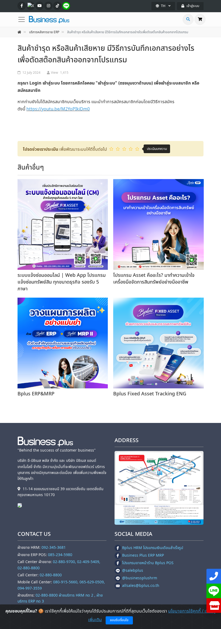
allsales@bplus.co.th (140, 585)
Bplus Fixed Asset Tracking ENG (149, 394)
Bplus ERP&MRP (36, 394)
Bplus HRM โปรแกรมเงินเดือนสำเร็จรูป (152, 548)
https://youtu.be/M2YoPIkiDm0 (58, 109)
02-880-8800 (51, 575)
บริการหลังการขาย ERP (44, 32)
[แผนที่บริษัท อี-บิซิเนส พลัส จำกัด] (159, 488)
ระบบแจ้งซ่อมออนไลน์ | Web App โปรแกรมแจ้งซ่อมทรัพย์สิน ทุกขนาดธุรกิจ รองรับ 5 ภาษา (62, 282)
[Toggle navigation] (23, 19)
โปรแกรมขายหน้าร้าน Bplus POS (148, 563)
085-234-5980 (60, 555)
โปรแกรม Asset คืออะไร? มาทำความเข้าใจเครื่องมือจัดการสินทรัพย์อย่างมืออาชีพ (154, 279)
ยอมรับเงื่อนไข (119, 620)
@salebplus (132, 570)
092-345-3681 (54, 547)
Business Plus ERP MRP (143, 555)
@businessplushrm (139, 578)
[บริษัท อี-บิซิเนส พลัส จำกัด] (21, 505)
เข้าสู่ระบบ (193, 6)
